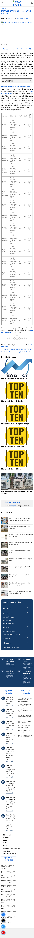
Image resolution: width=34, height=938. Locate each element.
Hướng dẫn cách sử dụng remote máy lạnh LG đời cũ (21, 535)
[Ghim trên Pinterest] (21, 338)
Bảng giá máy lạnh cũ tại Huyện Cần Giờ (17, 49)
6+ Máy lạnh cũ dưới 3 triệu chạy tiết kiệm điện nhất (20, 543)
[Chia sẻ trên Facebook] (12, 338)
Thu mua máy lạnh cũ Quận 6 (7, 923)
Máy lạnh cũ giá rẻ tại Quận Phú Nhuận (15, 424)
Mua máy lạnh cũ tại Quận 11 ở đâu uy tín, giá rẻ (8, 912)
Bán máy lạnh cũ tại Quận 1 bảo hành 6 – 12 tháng (8, 872)
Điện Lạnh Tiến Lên (22, 18)
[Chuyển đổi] (27, 607)
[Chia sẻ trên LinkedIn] (25, 338)
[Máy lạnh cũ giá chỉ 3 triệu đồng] (17, 436)
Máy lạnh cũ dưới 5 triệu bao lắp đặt (14, 378)
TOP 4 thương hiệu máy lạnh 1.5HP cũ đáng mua (20, 527)
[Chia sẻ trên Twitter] (15, 338)
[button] (2, 3)
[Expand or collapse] (30, 80)
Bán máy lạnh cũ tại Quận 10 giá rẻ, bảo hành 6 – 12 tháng (8, 907)
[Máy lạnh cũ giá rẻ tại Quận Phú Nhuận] (17, 413)
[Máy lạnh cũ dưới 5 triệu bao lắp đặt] (17, 368)
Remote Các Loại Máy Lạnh (11, 647)
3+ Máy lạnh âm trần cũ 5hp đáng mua (19, 551)
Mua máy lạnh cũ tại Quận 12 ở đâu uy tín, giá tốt (8, 881)
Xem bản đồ (9, 705)
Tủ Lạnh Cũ (6, 627)
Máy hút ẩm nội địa (8, 617)
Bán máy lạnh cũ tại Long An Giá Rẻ (20, 567)
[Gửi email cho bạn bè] (18, 338)
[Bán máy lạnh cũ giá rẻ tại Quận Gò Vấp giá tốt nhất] (17, 481)
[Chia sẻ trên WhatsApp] (8, 338)
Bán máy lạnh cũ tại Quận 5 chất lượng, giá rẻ (8, 895)
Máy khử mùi (7, 620)
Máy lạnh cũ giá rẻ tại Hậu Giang (12, 401)
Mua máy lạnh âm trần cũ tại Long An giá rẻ (20, 560)
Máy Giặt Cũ (6, 613)
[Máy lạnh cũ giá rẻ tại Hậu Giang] (17, 390)
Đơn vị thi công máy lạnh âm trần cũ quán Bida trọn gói (8, 866)
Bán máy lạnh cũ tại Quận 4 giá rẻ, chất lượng (8, 890)
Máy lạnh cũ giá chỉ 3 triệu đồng (12, 446)
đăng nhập (14, 506)
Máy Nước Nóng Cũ (9, 631)
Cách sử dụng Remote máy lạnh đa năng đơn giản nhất (20, 592)
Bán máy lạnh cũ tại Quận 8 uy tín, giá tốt (8, 876)
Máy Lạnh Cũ (7, 608)
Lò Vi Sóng (6, 638)
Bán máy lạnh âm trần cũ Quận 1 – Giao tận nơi (19, 576)
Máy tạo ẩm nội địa (8, 623)
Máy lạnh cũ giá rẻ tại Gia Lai (11, 469)
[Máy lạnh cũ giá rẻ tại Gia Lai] (17, 458)
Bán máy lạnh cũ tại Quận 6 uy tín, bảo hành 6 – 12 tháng (8, 901)
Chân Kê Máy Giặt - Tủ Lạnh (11, 634)
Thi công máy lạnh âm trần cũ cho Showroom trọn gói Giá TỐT (19, 584)
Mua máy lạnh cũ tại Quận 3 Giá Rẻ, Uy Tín (8, 886)
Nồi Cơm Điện (7, 643)
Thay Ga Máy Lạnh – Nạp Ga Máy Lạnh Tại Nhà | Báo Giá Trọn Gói (19, 519)
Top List (4, 8)
